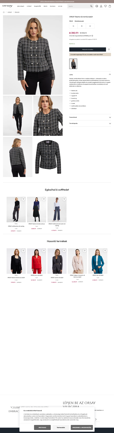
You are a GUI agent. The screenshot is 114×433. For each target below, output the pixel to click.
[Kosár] (110, 6)
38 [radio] (82, 26)
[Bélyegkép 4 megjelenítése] (48, 157)
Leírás (71, 74)
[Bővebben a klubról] (97, 6)
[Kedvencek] (105, 6)
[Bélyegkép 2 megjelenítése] (48, 116)
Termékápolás (73, 123)
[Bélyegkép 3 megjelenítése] (17, 157)
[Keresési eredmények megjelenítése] (91, 6)
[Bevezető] (4, 12)
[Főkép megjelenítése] (33, 55)
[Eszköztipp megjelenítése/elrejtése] (92, 36)
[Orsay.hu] (7, 6)
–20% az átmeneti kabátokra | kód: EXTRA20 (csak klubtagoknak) (57, 1)
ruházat (10, 12)
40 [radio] (90, 26)
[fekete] (73, 64)
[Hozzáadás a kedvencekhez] (23, 199)
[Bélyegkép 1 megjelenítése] (17, 116)
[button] (109, 49)
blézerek (17, 12)
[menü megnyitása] (24, 6)
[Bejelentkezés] (101, 6)
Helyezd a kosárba (87, 49)
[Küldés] (96, 419)
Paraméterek (73, 117)
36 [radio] (73, 26)
